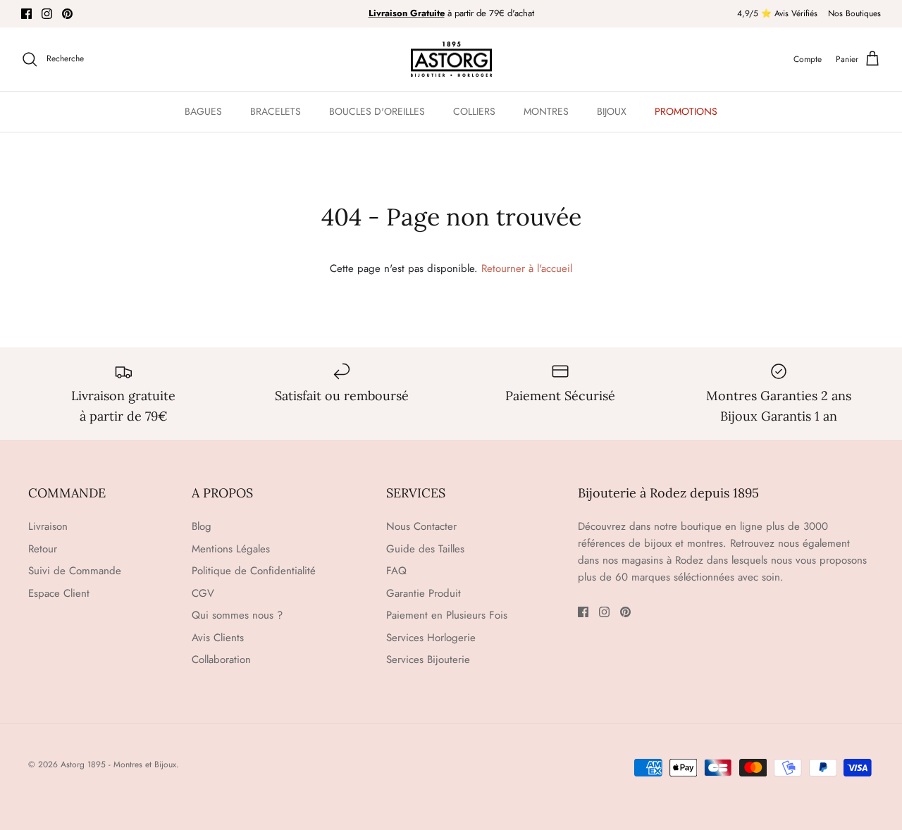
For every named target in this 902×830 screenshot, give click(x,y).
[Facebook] (26, 13)
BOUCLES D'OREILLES (377, 111)
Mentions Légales (231, 549)
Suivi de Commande (74, 570)
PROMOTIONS (686, 111)
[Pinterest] (67, 13)
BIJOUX (611, 111)
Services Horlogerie (431, 637)
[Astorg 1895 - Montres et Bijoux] (451, 60)
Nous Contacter (421, 526)
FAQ (396, 570)
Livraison (48, 526)
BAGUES (203, 111)
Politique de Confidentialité (254, 570)
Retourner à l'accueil (526, 268)
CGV (203, 593)
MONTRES (546, 111)
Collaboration (221, 659)
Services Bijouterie (428, 659)
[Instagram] (47, 13)
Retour (42, 549)
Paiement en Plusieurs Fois (446, 615)
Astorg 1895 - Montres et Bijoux (118, 764)
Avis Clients (218, 637)
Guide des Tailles (425, 549)
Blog (201, 526)
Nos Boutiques (854, 13)
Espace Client (58, 593)
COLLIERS (474, 111)
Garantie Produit (423, 593)
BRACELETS (275, 111)
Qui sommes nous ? (237, 615)
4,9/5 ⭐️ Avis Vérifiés (777, 13)
